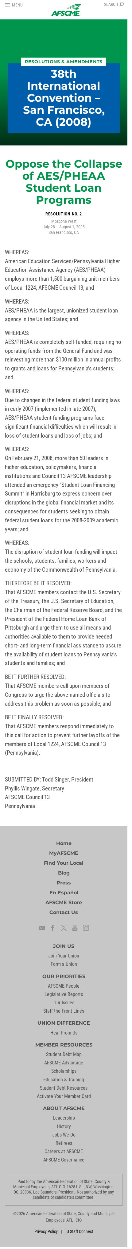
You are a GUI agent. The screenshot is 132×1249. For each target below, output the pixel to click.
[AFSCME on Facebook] (52, 927)
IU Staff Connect (79, 1231)
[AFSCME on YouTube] (74, 927)
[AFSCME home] (66, 10)
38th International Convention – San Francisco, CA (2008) (64, 97)
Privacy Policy (46, 1231)
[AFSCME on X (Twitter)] (63, 927)
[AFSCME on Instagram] (85, 927)
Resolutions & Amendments (64, 61)
